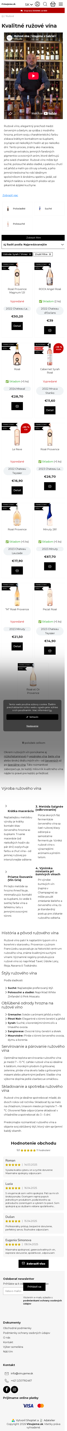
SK (27, 5)
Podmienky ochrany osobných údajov (26, 1332)
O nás (6, 1337)
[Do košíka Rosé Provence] (50, 486)
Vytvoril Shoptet (26, 1420)
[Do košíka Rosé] (17, 406)
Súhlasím (33, 716)
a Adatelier (46, 1420)
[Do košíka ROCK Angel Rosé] (50, 330)
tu (50, 710)
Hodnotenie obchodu (33, 1143)
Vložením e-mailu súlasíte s (42, 1300)
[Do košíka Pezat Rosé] (50, 651)
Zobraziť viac (10, 195)
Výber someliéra (13, 1346)
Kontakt (8, 1342)
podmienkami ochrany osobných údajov (42, 1302)
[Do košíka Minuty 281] (50, 566)
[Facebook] (6, 1389)
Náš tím (8, 1351)
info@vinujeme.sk (22, 1373)
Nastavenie (32, 725)
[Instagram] (14, 1389)
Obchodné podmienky (17, 1328)
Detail (17, 325)
